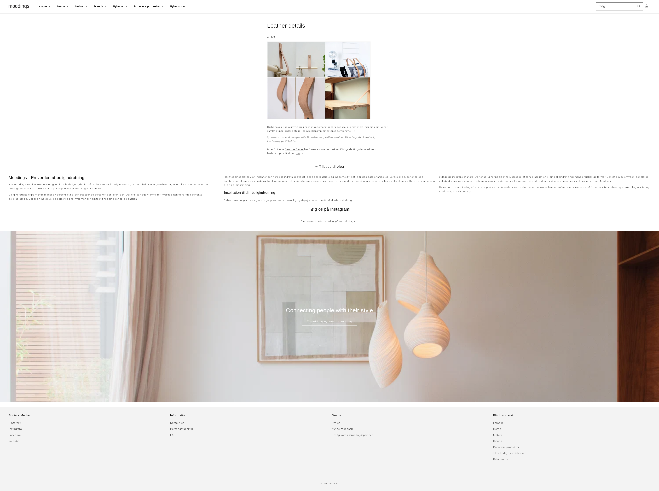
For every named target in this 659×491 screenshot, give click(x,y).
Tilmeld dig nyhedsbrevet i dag (329, 321)
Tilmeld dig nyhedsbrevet (509, 453)
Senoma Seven (294, 149)
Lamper (498, 422)
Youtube (14, 441)
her (298, 153)
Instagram (15, 428)
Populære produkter (506, 447)
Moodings (333, 483)
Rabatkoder (500, 459)
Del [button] (273, 36)
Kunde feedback (342, 428)
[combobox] (619, 6)
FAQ (173, 435)
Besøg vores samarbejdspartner (352, 435)
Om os (336, 422)
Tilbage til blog (331, 167)
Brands (497, 441)
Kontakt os (177, 422)
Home (497, 428)
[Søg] (639, 6)
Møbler (497, 435)
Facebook (15, 435)
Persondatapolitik (181, 428)
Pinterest (15, 422)
